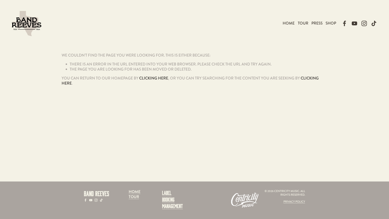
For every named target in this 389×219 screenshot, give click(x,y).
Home (289, 23)
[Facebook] (344, 23)
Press (317, 23)
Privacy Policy (294, 202)
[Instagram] (364, 23)
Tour (303, 23)
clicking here (153, 78)
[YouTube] (354, 23)
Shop (331, 23)
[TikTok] (374, 23)
